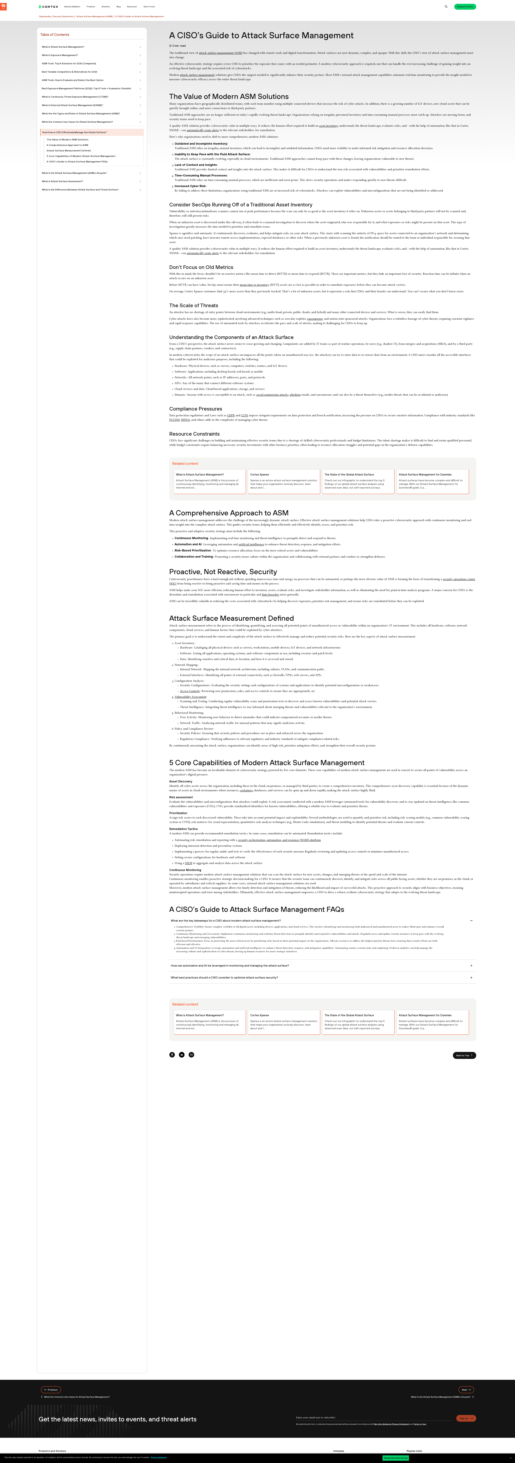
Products (91, 7)
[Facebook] (172, 1055)
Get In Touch (149, 7)
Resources (132, 7)
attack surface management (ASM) (220, 53)
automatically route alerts (203, 130)
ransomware (315, 319)
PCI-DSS (174, 420)
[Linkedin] (182, 1055)
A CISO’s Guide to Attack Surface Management (140, 16)
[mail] (191, 1055)
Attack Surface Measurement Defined (69, 150)
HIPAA (185, 420)
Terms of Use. (419, 1424)
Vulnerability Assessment (190, 697)
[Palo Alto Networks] (48, 6)
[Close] (511, 1458)
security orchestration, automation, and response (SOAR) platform (279, 840)
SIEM (188, 863)
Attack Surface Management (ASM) (94, 16)
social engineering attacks (272, 394)
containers (246, 790)
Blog (119, 7)
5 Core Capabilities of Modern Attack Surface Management (81, 156)
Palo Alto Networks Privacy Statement (391, 1424)
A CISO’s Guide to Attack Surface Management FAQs (77, 161)
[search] (446, 7)
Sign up (464, 1418)
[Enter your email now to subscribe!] (374, 1419)
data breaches (270, 594)
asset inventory (328, 126)
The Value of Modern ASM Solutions (67, 139)
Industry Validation (72, 7)
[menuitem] (50, 6)
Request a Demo (465, 7)
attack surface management (197, 75)
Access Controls (190, 691)
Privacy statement (159, 1457)
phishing (295, 394)
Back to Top (462, 1055)
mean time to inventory (254, 285)
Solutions (106, 7)
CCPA (244, 415)
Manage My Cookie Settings (396, 1458)
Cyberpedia (45, 16)
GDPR (231, 415)
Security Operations (63, 16)
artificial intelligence (251, 544)
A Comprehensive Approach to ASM (67, 145)
